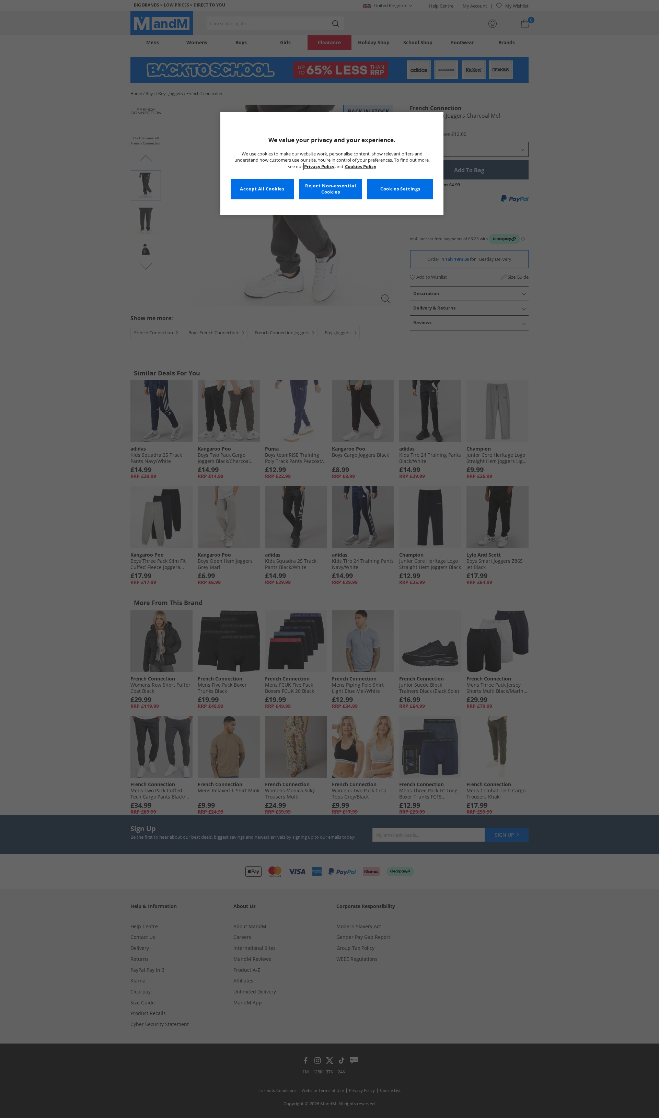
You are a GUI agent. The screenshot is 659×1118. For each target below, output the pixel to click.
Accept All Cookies (262, 189)
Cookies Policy (360, 167)
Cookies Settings (400, 189)
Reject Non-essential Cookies (330, 189)
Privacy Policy (319, 167)
